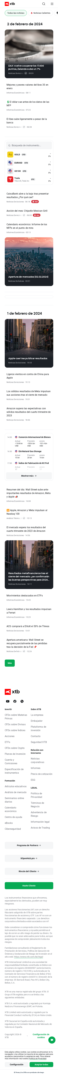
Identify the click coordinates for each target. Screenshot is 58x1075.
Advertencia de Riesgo (39, 814)
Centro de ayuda (13, 816)
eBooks (9, 822)
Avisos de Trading (40, 827)
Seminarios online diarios (14, 800)
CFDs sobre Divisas (15, 724)
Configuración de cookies (41, 1036)
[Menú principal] (52, 3)
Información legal (40, 821)
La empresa (37, 714)
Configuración (16, 1064)
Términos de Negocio (37, 804)
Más (10, 663)
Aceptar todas (41, 1064)
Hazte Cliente (29, 885)
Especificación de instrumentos (14, 771)
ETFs (7, 742)
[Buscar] (43, 3)
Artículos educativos (15, 786)
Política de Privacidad (36, 795)
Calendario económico (11, 809)
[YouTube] (8, 701)
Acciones (9, 736)
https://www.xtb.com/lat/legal (28, 956)
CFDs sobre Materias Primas (16, 716)
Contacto (35, 736)
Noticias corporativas (37, 760)
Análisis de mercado (15, 792)
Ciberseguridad (13, 828)
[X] (22, 701)
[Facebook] (15, 701)
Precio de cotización (41, 773)
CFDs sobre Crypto (15, 747)
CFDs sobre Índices (15, 730)
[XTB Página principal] (8, 4)
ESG (33, 779)
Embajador (36, 720)
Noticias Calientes (41, 13)
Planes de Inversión (15, 753)
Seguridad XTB (39, 742)
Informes (35, 768)
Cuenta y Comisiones (11, 761)
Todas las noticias (15, 13)
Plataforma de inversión (38, 728)
